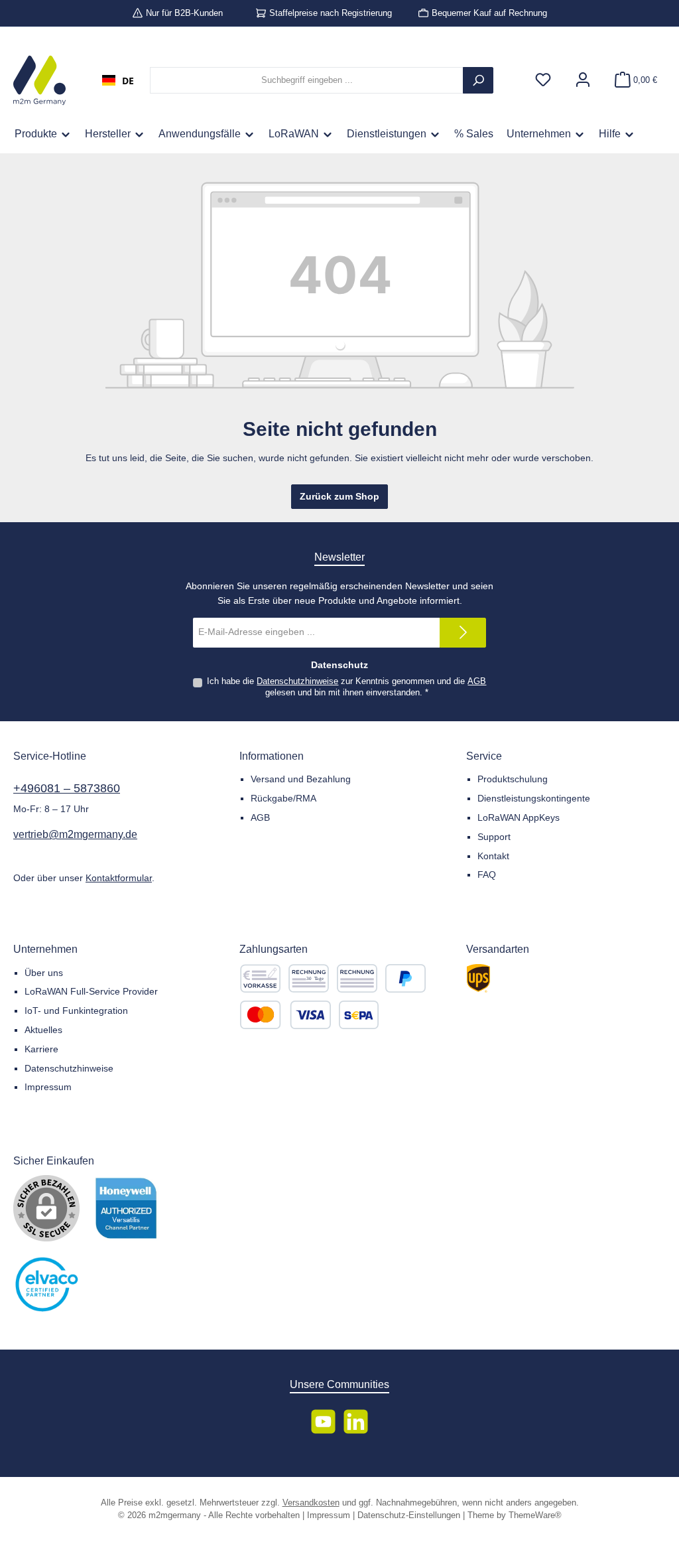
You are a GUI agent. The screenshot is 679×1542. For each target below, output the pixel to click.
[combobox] (118, 80)
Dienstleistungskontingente (533, 798)
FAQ (486, 874)
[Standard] (478, 978)
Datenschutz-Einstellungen (408, 1515)
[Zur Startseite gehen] (39, 80)
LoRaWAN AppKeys (518, 817)
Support (494, 836)
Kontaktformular (119, 878)
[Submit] (463, 633)
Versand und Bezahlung (301, 779)
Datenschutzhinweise (297, 681)
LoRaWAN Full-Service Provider (91, 991)
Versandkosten (311, 1502)
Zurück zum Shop (339, 496)
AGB (476, 681)
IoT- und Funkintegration (76, 1010)
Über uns (44, 972)
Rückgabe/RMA (283, 798)
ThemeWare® (535, 1515)
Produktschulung (512, 779)
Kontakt (493, 856)
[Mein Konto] (582, 80)
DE (128, 80)
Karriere (41, 1049)
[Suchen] (478, 80)
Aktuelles (43, 1029)
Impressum (48, 1087)
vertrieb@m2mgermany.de (75, 834)
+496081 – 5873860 (66, 788)
